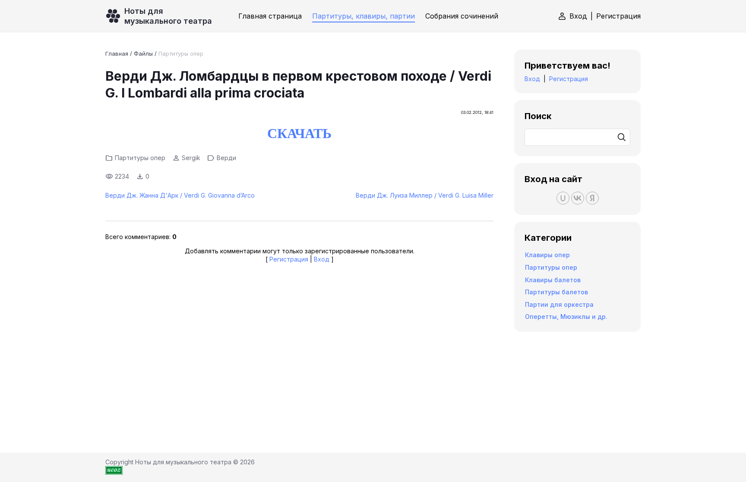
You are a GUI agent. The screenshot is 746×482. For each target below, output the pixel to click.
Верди (226, 157)
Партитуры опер (180, 53)
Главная (116, 53)
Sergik (191, 157)
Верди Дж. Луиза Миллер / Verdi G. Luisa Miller (424, 195)
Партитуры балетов (556, 292)
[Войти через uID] (562, 198)
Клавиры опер (547, 254)
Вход (578, 16)
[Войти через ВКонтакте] (577, 198)
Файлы (143, 53)
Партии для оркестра (559, 304)
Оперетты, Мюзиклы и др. (566, 316)
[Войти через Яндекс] (592, 198)
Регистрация (618, 16)
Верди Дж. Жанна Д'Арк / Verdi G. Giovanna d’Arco (180, 195)
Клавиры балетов (553, 280)
